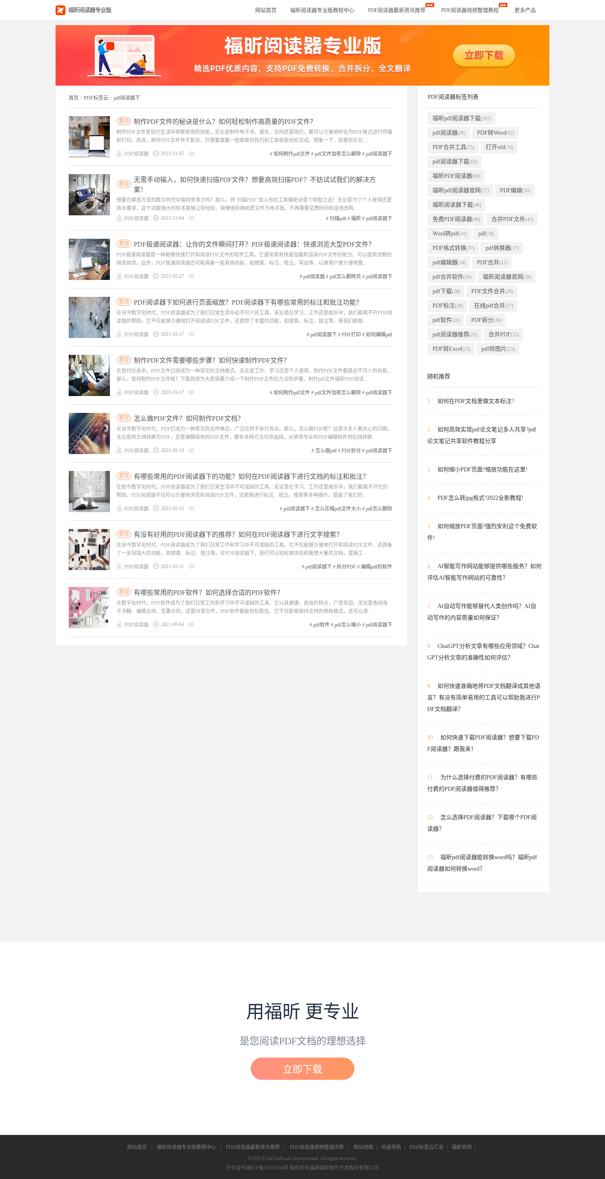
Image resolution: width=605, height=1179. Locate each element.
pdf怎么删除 (379, 509)
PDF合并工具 (454, 147)
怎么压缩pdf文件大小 (338, 509)
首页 (74, 98)
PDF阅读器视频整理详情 (317, 1147)
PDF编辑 (515, 190)
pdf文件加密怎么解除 (338, 154)
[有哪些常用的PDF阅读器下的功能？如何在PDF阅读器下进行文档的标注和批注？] (89, 491)
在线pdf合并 (493, 306)
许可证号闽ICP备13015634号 (257, 1168)
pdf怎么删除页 (345, 277)
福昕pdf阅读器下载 (462, 118)
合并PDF (504, 334)
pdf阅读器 (314, 277)
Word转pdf (450, 234)
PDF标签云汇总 (427, 1147)
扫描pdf (338, 218)
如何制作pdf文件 (292, 154)
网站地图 (363, 1147)
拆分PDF (346, 567)
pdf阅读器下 (127, 98)
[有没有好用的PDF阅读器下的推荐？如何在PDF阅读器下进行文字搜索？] (89, 549)
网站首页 (266, 10)
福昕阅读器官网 (507, 277)
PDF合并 (492, 262)
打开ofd (499, 147)
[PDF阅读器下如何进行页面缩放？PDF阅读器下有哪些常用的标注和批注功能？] (89, 317)
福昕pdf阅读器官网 (461, 190)
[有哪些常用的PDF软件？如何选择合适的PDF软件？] (89, 607)
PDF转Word (495, 133)
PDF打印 (351, 335)
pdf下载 (446, 291)
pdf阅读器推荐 (455, 334)
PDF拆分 (351, 451)
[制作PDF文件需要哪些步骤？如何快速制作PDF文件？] (89, 375)
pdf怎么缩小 (348, 625)
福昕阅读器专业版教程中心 (186, 1147)
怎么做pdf (326, 451)
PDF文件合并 (492, 291)
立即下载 (302, 1069)
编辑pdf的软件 (376, 567)
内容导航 (391, 1147)
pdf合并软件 (452, 277)
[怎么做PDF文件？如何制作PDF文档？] (89, 433)
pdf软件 (321, 625)
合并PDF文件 (512, 219)
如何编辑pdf (379, 335)
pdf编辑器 (449, 262)
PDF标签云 (96, 98)
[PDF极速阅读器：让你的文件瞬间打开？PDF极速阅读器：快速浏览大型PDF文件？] (89, 259)
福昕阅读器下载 (457, 205)
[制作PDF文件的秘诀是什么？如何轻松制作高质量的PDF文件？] (89, 136)
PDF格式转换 (454, 248)
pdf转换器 (502, 248)
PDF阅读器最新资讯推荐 (253, 1147)
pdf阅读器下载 (455, 161)
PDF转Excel (451, 349)
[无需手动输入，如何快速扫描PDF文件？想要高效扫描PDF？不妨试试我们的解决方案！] (89, 194)
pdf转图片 (498, 349)
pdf (486, 234)
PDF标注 (448, 306)
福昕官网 (462, 1147)
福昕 (356, 218)
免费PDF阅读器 (456, 219)
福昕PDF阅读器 (456, 176)
